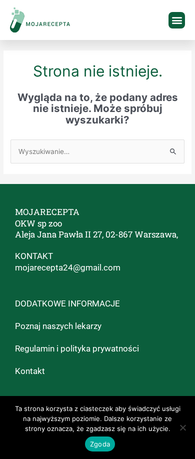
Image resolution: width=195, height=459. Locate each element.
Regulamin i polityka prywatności (77, 349)
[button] (176, 20)
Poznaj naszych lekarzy (58, 326)
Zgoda (100, 444)
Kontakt (30, 371)
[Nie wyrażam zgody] (183, 427)
